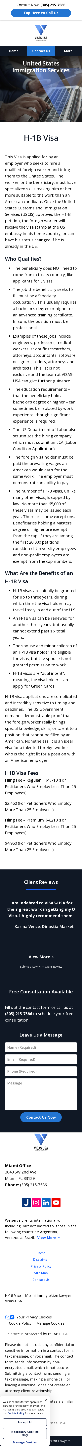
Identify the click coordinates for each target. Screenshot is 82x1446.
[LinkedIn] (46, 1202)
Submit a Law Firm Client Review (41, 966)
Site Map (41, 1273)
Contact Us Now (41, 1117)
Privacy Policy (41, 1266)
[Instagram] (36, 1202)
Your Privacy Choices (34, 1317)
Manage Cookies (50, 1323)
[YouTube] (56, 1202)
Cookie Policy (20, 1323)
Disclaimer (41, 1259)
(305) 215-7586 (33, 1184)
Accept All (25, 1422)
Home (14, 51)
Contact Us (41, 51)
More (68, 51)
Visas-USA (57, 1422)
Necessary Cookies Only (25, 1433)
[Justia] (26, 1202)
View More (39, 956)
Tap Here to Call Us (40, 12)
